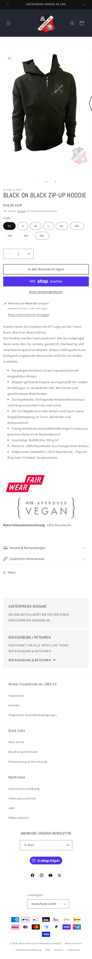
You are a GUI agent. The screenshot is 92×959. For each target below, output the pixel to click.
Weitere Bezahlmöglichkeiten (46, 291)
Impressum (16, 696)
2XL (77, 226)
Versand (21, 211)
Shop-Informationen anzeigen (28, 315)
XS (9, 226)
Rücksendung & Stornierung (28, 762)
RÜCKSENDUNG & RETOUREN (30, 660)
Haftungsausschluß (22, 798)
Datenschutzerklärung (24, 789)
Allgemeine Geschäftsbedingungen (33, 715)
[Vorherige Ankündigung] (8, 4)
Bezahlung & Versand (23, 752)
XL (62, 226)
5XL (42, 236)
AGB (11, 808)
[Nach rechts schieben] (55, 181)
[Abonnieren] (67, 845)
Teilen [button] (11, 572)
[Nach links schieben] (36, 181)
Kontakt (14, 705)
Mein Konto (16, 742)
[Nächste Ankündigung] (84, 4)
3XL (12, 237)
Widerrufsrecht (19, 818)
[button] (8, 23)
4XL (28, 237)
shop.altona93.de (29, 943)
